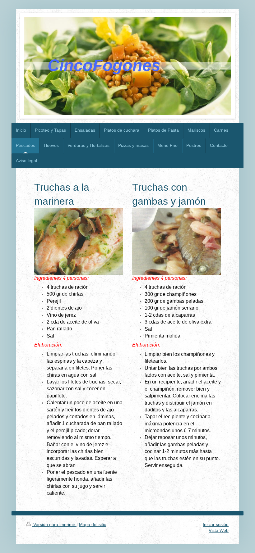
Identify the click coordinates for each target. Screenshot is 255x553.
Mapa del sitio (92, 524)
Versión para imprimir (54, 524)
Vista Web (219, 530)
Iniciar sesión (216, 524)
